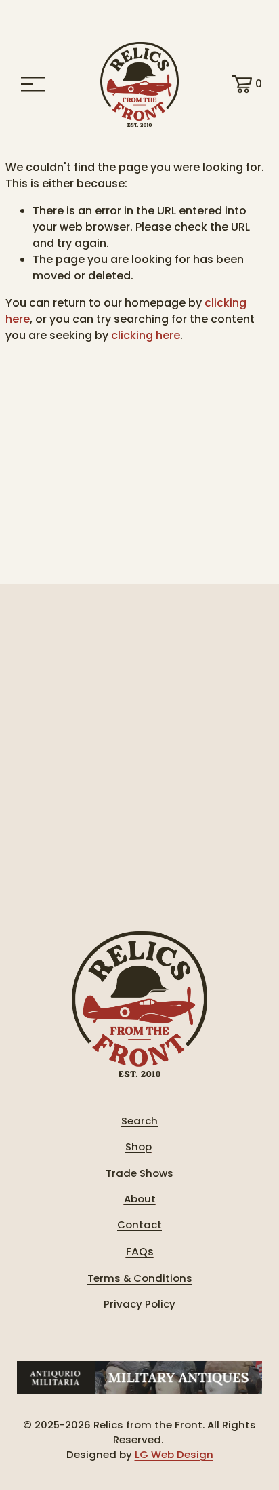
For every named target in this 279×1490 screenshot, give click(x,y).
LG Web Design (174, 1454)
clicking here (145, 335)
